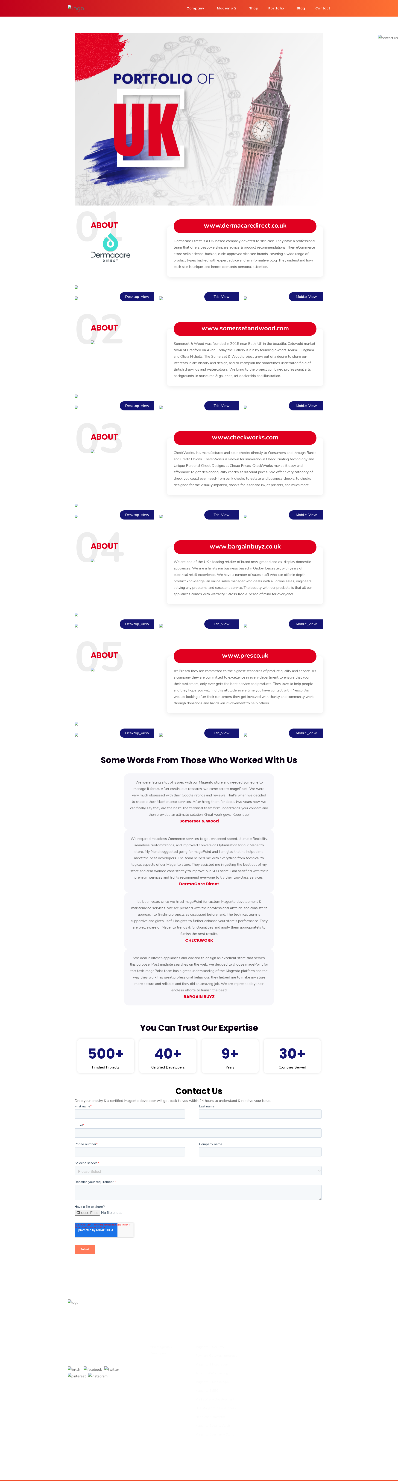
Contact (322, 8)
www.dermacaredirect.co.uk (245, 225)
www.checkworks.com (245, 437)
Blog (301, 8)
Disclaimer (228, 1471)
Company (195, 8)
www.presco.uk (245, 655)
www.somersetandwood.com (245, 328)
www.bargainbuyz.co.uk (245, 546)
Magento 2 (226, 8)
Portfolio (276, 8)
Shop (253, 8)
